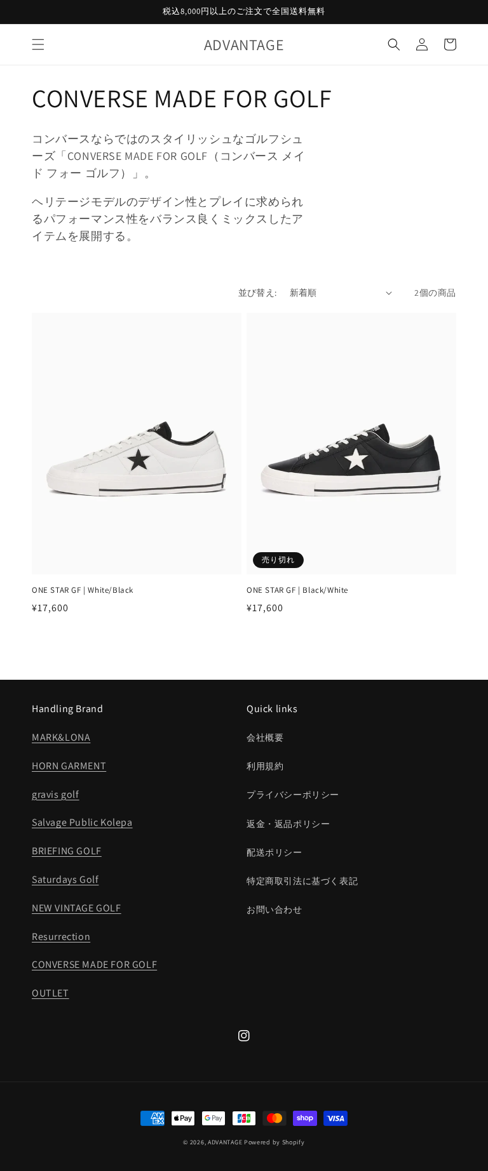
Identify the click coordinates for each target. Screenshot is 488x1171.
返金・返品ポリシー (288, 824)
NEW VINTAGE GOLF (76, 908)
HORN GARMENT (69, 765)
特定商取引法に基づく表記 (302, 881)
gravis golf (55, 794)
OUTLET (50, 993)
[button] (38, 44)
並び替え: (257, 292)
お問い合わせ (274, 909)
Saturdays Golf (65, 879)
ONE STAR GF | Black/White (297, 590)
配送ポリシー (274, 852)
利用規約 (265, 766)
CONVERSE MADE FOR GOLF (94, 964)
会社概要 (265, 737)
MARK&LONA (61, 737)
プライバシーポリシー (293, 794)
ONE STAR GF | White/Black (82, 590)
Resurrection (61, 936)
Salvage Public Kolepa (82, 822)
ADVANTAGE (225, 1142)
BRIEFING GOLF (67, 850)
